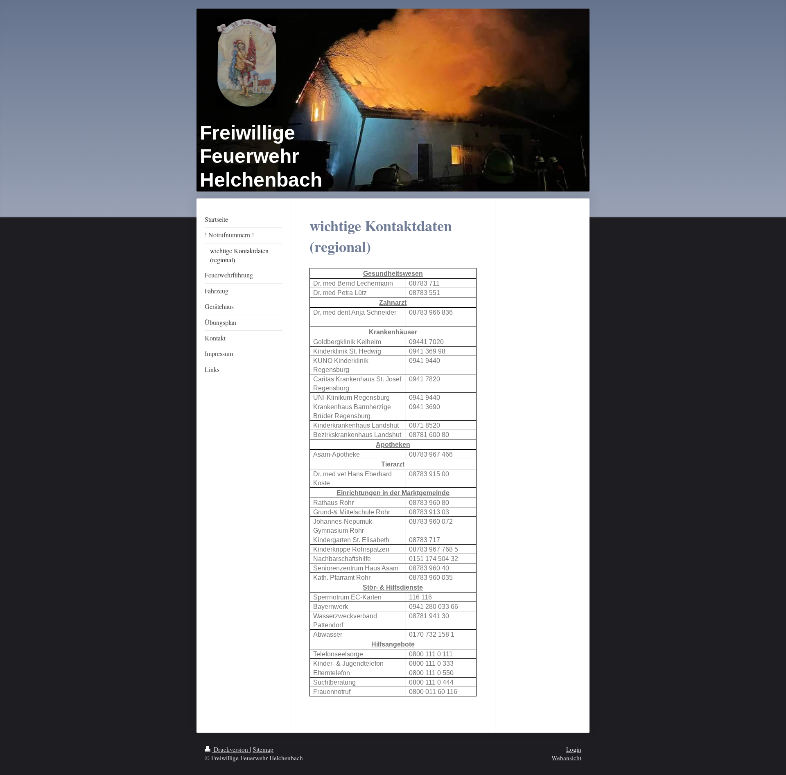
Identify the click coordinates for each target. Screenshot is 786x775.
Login (573, 749)
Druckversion (231, 749)
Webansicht (566, 758)
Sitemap (263, 749)
